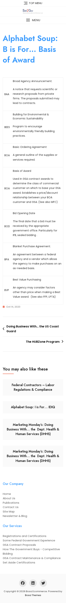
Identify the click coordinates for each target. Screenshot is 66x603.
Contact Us (11, 507)
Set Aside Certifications (19, 562)
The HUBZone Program (43, 342)
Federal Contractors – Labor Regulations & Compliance (33, 387)
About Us (9, 498)
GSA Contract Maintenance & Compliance (32, 558)
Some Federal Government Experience (29, 540)
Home (7, 494)
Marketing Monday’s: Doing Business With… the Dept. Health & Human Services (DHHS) (33, 429)
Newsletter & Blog (15, 516)
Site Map (9, 511)
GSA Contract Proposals (19, 545)
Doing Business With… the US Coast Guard (32, 328)
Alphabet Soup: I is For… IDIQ (33, 407)
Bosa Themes (33, 595)
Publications (11, 503)
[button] (33, 20)
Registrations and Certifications (24, 536)
